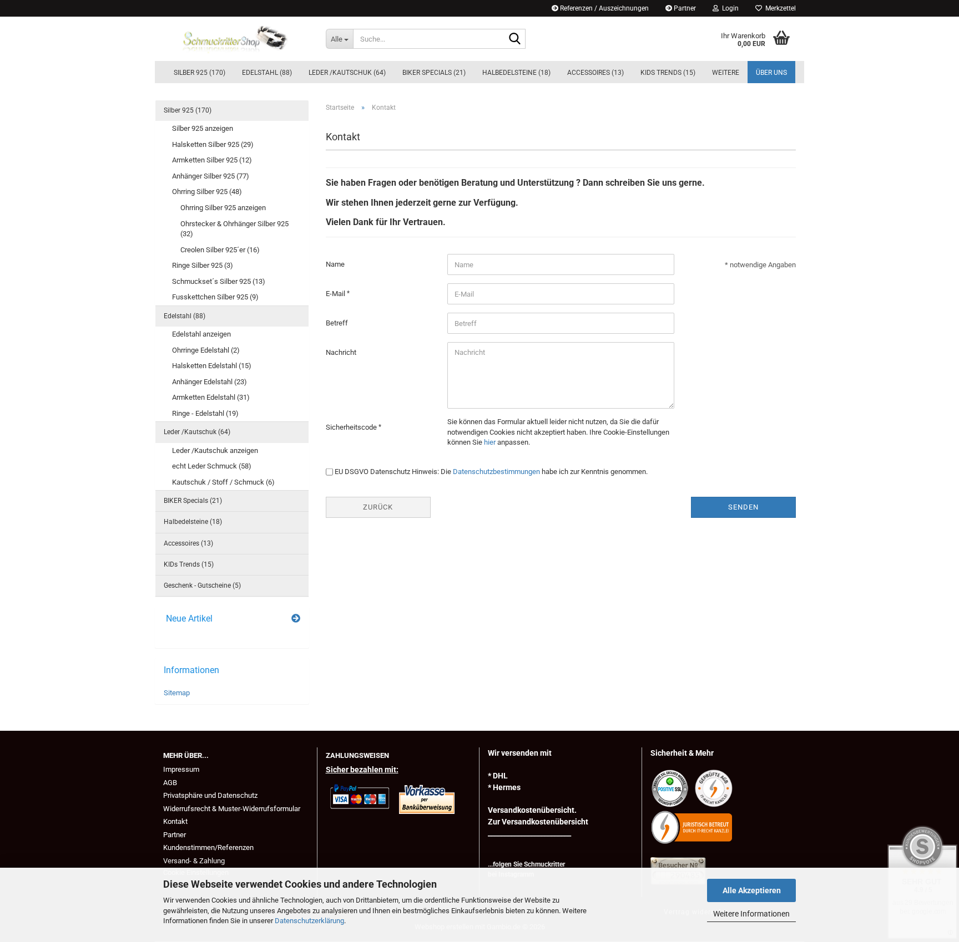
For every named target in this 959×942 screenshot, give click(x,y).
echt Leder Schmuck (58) (211, 466)
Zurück (378, 507)
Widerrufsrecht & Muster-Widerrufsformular (231, 808)
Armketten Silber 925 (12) (212, 160)
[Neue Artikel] (295, 619)
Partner (684, 8)
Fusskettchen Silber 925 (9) (215, 297)
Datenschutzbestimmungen (496, 471)
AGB (170, 782)
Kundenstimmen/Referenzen (208, 847)
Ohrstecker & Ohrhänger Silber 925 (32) (234, 229)
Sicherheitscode (352, 427)
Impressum (181, 769)
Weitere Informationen (751, 913)
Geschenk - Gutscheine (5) (202, 585)
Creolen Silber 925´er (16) (220, 250)
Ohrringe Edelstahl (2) (206, 350)
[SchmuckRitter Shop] (236, 39)
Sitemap (177, 693)
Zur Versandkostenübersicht (538, 821)
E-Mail (336, 293)
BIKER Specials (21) (434, 73)
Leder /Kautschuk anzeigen (215, 450)
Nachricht (341, 352)
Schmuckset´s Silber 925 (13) (218, 281)
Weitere (725, 73)
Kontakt (175, 821)
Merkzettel (779, 8)
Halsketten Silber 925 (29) (213, 144)
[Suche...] (515, 39)
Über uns (771, 73)
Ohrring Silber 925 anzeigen (223, 207)
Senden (743, 507)
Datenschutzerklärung (309, 920)
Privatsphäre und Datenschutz (210, 795)
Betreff (337, 323)
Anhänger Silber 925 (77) (210, 176)
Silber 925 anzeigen (202, 128)
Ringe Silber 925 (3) (202, 265)
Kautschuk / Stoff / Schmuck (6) (223, 482)
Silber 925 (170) (199, 73)
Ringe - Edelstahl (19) (205, 413)
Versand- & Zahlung (194, 861)
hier (490, 442)
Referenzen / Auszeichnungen (603, 8)
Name (335, 264)
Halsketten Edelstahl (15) (211, 365)
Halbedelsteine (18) (516, 73)
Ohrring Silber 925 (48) (207, 191)
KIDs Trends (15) (667, 73)
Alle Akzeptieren (752, 890)
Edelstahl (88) (267, 73)
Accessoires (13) (595, 73)
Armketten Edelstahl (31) (211, 397)
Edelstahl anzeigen (201, 334)
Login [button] (729, 8)
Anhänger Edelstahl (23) (209, 382)
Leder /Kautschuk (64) (347, 73)
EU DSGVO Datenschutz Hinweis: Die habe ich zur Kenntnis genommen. (491, 471)
